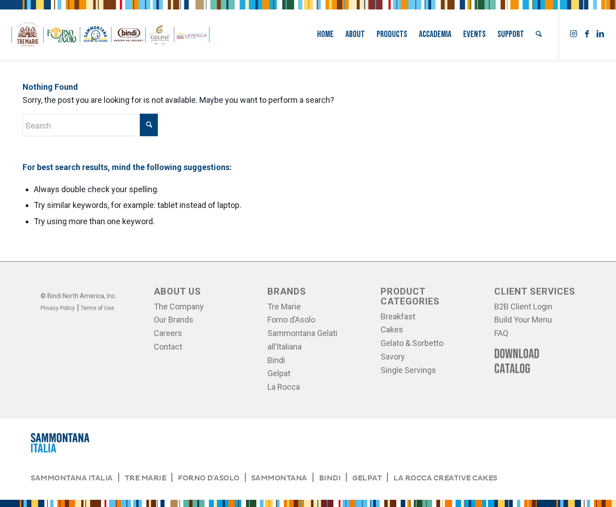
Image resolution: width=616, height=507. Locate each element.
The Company (179, 306)
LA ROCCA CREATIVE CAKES (445, 478)
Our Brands (173, 319)
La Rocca (283, 387)
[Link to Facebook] (586, 34)
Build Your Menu (523, 319)
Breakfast (398, 316)
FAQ (501, 333)
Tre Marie (284, 306)
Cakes (392, 329)
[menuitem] (325, 34)
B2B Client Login (523, 306)
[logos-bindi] (110, 34)
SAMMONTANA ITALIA (72, 478)
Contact (168, 346)
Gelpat (278, 373)
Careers (168, 333)
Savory (393, 356)
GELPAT (367, 478)
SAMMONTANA (279, 478)
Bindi (276, 360)
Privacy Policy (58, 308)
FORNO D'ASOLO (208, 478)
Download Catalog (516, 361)
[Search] (538, 34)
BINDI (330, 478)
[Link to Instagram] (573, 34)
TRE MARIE (145, 478)
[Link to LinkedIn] (600, 34)
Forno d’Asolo (291, 319)
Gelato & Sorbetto (412, 343)
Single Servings (408, 370)
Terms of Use (97, 308)
